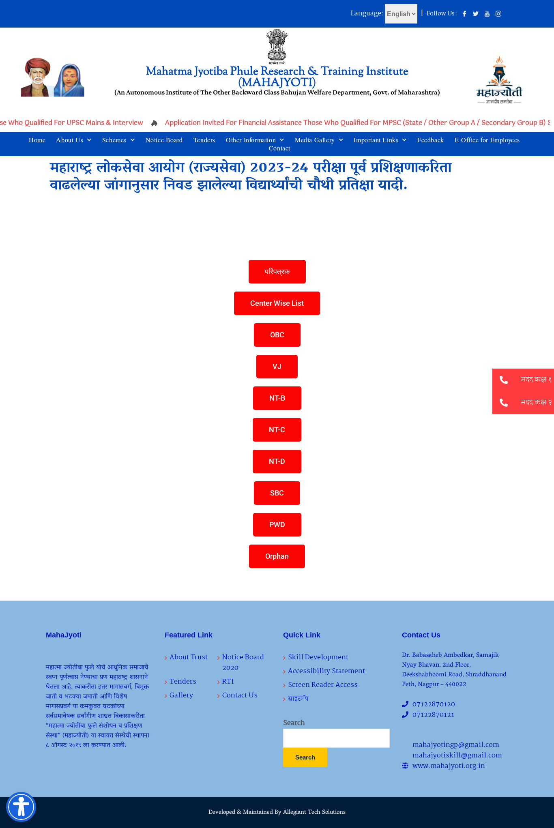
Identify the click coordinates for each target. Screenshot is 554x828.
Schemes (114, 140)
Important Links (376, 140)
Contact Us (240, 695)
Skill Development (318, 657)
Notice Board (164, 140)
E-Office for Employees (487, 140)
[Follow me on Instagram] (498, 14)
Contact (279, 148)
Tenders (204, 140)
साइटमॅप (298, 698)
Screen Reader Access (323, 685)
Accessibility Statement (326, 671)
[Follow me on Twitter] (476, 14)
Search (294, 723)
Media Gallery (315, 140)
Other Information (251, 140)
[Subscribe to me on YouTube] (487, 14)
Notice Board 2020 (243, 663)
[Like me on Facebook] (464, 14)
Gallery (181, 695)
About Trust (189, 657)
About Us (69, 140)
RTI (228, 681)
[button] (503, 402)
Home (37, 140)
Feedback (430, 140)
